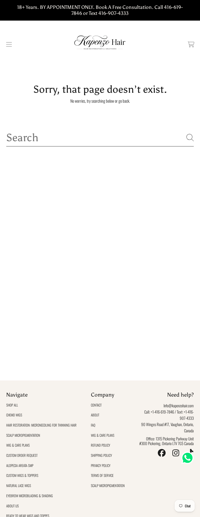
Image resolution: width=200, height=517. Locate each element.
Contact (96, 405)
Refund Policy (100, 445)
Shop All (12, 405)
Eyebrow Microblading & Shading (29, 495)
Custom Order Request (22, 455)
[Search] (190, 137)
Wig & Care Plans (102, 435)
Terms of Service (102, 475)
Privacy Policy (100, 465)
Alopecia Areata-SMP (19, 465)
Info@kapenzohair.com (179, 405)
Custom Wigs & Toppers (22, 475)
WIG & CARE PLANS (18, 445)
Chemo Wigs (14, 414)
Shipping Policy (101, 455)
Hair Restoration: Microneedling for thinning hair (41, 425)
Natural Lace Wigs (18, 485)
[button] (9, 44)
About (95, 414)
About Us (12, 505)
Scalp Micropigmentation (23, 435)
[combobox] (100, 138)
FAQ (93, 425)
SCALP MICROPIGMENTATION (108, 485)
